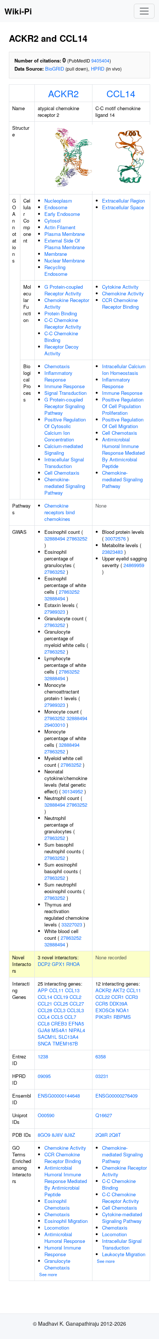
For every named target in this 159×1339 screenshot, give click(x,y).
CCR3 (131, 996)
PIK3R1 (103, 1016)
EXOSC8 (105, 1010)
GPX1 (58, 963)
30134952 (72, 791)
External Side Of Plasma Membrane (64, 244)
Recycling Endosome (55, 270)
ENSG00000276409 (116, 1095)
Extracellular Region (123, 200)
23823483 (112, 551)
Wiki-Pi (18, 11)
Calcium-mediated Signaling (63, 449)
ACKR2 (63, 93)
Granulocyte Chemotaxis (57, 1264)
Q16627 (103, 1115)
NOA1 (122, 1010)
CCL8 (44, 1023)
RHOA (73, 963)
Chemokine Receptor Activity (66, 303)
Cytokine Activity (120, 286)
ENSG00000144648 (59, 1095)
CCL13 (72, 990)
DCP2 (44, 963)
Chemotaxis (57, 366)
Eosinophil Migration (66, 1220)
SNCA (44, 1043)
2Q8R (101, 1134)
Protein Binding (60, 313)
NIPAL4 (77, 1030)
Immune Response (64, 386)
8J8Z (69, 1134)
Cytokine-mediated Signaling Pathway (122, 1217)
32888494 (54, 538)
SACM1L (47, 1036)
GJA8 (44, 1030)
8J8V (57, 1134)
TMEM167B (65, 1043)
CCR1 (117, 996)
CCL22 (102, 996)
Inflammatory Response (58, 376)
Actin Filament (59, 227)
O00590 (46, 1115)
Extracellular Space (123, 207)
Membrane (55, 253)
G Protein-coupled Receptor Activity (63, 290)
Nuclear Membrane (64, 260)
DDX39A (118, 1003)
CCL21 (45, 1003)
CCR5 (101, 1003)
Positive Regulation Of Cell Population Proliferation (122, 406)
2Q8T (115, 1134)
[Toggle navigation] (144, 11)
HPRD (97, 68)
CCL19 (61, 996)
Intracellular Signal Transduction (64, 463)
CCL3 (59, 1010)
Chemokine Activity (123, 293)
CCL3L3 (75, 1010)
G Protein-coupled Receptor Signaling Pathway (64, 406)
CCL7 (70, 1016)
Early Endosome (62, 213)
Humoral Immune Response (62, 1251)
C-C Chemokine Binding (61, 336)
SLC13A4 (68, 1036)
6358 (100, 1056)
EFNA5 (76, 1023)
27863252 (77, 538)
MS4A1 (59, 1030)
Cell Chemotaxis (62, 472)
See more (48, 1274)
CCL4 (44, 1016)
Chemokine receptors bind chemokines (59, 512)
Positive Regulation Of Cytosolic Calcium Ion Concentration (65, 429)
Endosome (55, 207)
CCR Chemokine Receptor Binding (120, 303)
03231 (101, 1075)
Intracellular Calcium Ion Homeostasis (124, 369)
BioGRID (54, 68)
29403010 (54, 724)
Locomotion (56, 1227)
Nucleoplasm (58, 200)
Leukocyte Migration (123, 1254)
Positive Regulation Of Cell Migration (122, 423)
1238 (43, 1056)
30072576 (115, 538)
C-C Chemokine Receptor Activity (62, 323)
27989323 (54, 611)
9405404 (100, 60)
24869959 (134, 565)
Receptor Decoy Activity (61, 350)
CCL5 (57, 1016)
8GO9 (44, 1134)
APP (43, 990)
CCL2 (75, 996)
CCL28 (45, 1010)
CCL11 (56, 990)
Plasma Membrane (64, 233)
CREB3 (59, 1023)
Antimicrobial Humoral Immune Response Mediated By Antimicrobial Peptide (123, 453)
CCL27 (77, 1003)
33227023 (71, 924)
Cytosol (52, 220)
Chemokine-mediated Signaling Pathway (64, 486)
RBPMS (122, 1016)
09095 (44, 1075)
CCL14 (120, 93)
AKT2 (119, 990)
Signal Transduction (65, 392)
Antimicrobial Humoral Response (64, 1237)
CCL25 (61, 1003)
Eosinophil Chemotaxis (57, 1204)
